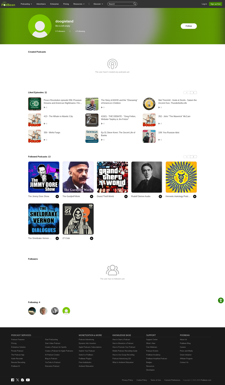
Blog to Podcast (51, 359)
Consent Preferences (172, 380)
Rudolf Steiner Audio (140, 196)
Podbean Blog (185, 343)
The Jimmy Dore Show (38, 196)
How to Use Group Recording (123, 355)
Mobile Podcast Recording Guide (125, 351)
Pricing (66, 4)
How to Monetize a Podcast (123, 343)
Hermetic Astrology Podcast (178, 196)
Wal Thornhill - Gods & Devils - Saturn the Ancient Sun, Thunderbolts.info (177, 101)
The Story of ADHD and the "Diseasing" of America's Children (119, 101)
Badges (149, 362)
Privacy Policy (127, 380)
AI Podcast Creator (52, 355)
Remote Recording (18, 362)
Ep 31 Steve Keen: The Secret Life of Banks (118, 134)
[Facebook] (12, 379)
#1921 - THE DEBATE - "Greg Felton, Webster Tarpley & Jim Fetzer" (118, 117)
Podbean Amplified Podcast (156, 359)
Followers (60, 31)
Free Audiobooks (85, 362)
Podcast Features (18, 339)
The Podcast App (17, 355)
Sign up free (216, 4)
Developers (150, 370)
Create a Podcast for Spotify (56, 347)
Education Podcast (52, 366)
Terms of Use (156, 380)
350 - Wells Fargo (52, 132)
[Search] (135, 4)
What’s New (150, 343)
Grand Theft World (105, 196)
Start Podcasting (51, 339)
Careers (183, 347)
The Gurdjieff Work (71, 196)
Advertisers (41, 4)
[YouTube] (28, 380)
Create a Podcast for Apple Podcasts (59, 351)
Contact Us (184, 362)
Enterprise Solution (18, 347)
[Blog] (22, 379)
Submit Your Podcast (87, 351)
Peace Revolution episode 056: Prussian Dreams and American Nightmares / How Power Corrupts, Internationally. (63, 102)
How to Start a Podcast (121, 339)
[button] (26, 4)
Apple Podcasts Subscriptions (90, 347)
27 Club (66, 238)
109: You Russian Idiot (168, 132)
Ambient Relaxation (86, 366)
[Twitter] (17, 380)
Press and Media (186, 351)
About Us (183, 339)
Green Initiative (185, 355)
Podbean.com (206, 380)
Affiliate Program (186, 359)
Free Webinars (151, 347)
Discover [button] (97, 4)
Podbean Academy (153, 355)
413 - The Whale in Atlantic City (58, 116)
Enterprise (54, 4)
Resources (150, 366)
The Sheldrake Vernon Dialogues (40, 238)
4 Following (80, 31)
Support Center (152, 339)
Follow (189, 26)
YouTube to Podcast (52, 362)
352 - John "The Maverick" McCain (174, 116)
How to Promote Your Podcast (124, 347)
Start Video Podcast (52, 343)
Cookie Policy (142, 380)
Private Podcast (17, 351)
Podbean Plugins (85, 359)
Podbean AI (15, 366)
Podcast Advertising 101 (122, 359)
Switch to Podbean (86, 355)
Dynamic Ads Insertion (87, 343)
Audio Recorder (17, 359)
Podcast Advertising (86, 339)
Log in (204, 4)
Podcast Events (152, 351)
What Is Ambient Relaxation (123, 362)
